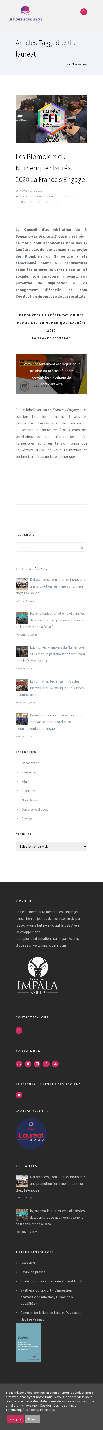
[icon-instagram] (38, 1064)
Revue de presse (33, 1272)
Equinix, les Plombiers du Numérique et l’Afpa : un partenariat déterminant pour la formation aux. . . (50, 654)
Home (68, 64)
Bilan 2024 (27, 1263)
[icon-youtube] (56, 1064)
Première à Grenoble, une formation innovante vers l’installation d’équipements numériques (49, 722)
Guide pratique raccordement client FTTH (51, 1281)
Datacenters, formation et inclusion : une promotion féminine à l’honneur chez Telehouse (50, 586)
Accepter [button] (15, 1419)
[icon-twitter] (29, 1064)
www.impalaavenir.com (49, 945)
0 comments (67, 196)
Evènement (36, 202)
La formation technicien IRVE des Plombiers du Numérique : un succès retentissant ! (50, 688)
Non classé (30, 800)
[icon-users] (19, 1095)
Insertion (54, 202)
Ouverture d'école (35, 809)
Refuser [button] (32, 1419)
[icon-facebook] (47, 1064)
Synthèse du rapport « (46, 1297)
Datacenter (30, 763)
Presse (27, 818)
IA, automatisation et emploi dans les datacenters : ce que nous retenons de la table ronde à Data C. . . (50, 620)
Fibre (25, 781)
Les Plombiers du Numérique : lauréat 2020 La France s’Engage (50, 168)
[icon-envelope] (83, 11)
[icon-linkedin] (20, 1064)
